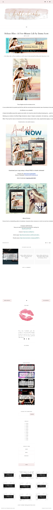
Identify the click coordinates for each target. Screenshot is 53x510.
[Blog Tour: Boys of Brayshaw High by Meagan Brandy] (26, 377)
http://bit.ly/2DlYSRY (31, 178)
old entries (46, 300)
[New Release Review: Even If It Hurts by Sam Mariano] (26, 370)
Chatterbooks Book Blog (9, 508)
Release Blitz (6, 242)
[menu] (3, 2)
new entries (7, 300)
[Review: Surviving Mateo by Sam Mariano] (26, 404)
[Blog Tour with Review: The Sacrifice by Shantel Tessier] (26, 387)
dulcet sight (48, 508)
